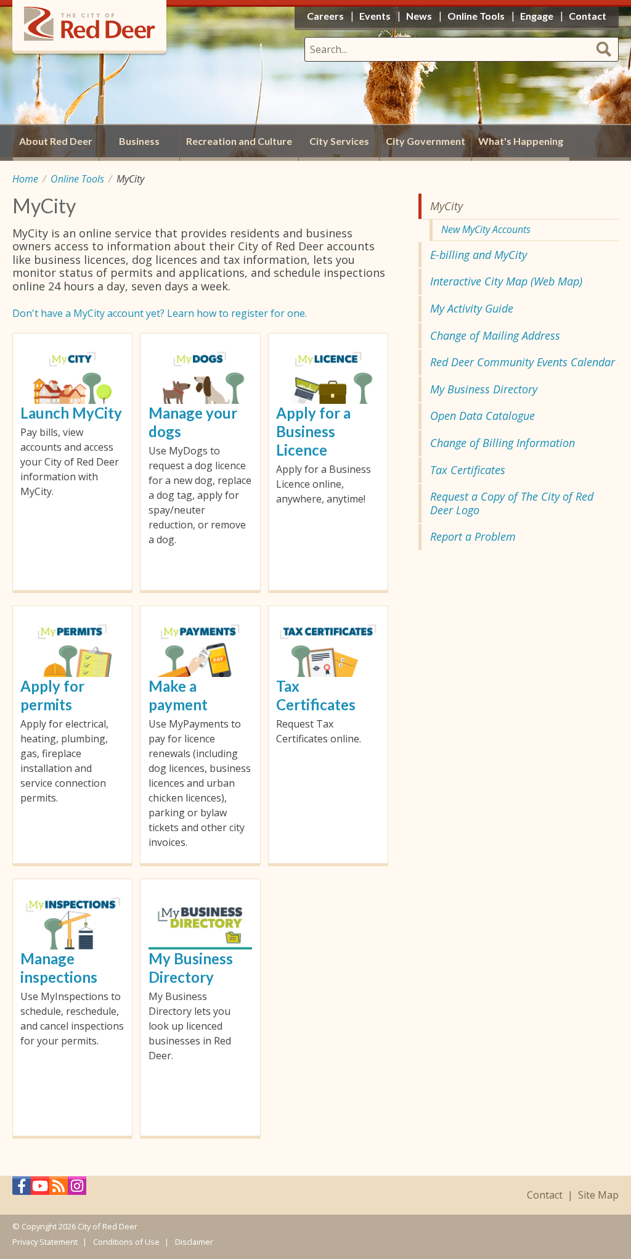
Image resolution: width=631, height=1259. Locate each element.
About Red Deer (55, 141)
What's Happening (520, 141)
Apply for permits (52, 695)
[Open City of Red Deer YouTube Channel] (40, 1189)
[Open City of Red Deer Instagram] (77, 1189)
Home (25, 179)
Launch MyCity (71, 413)
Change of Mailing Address (495, 335)
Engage (536, 16)
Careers (325, 16)
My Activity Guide (471, 308)
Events (375, 16)
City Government (425, 141)
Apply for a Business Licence (313, 431)
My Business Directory (191, 967)
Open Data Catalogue (482, 415)
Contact (545, 1195)
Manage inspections (58, 967)
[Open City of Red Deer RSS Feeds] (58, 1189)
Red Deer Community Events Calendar (522, 362)
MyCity (446, 206)
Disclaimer (194, 1241)
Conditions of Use (126, 1241)
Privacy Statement (45, 1241)
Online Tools (77, 179)
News (419, 16)
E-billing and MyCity (478, 254)
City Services (339, 141)
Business (139, 141)
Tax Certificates (316, 695)
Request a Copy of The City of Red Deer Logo (511, 503)
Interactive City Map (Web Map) (506, 281)
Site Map (598, 1195)
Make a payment (178, 695)
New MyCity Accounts (486, 229)
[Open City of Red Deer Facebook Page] (21, 1189)
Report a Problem (473, 536)
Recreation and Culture (239, 141)
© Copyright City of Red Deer (74, 1226)
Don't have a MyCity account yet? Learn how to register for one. (159, 313)
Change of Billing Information (502, 442)
